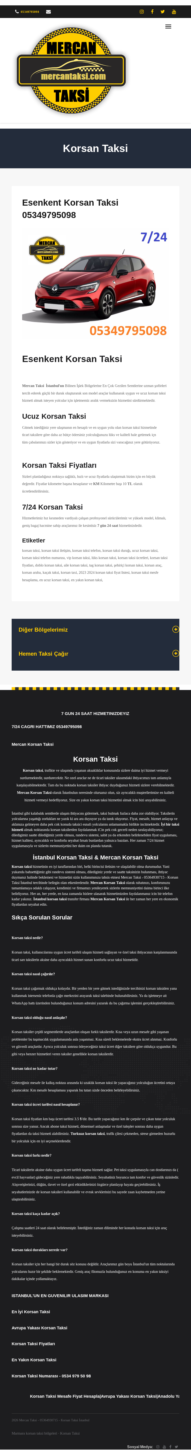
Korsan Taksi (70, 1433)
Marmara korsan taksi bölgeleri (34, 1433)
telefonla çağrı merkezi (59, 996)
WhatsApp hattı (23, 1003)
